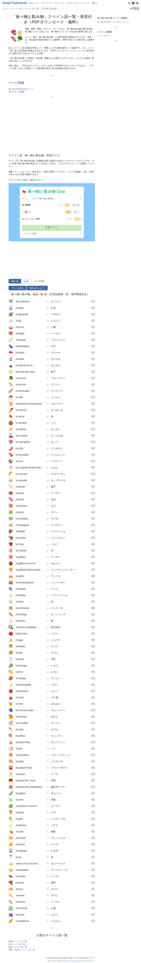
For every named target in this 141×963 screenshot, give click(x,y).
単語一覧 (14, 281)
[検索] (129, 3)
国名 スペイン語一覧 (18, 946)
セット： (26, 198)
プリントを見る (17, 288)
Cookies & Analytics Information (60, 961)
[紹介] (133, 3)
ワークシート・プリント (51, 3)
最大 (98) (76, 205)
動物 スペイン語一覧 (18, 941)
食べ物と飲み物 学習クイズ (21, 89)
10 (67, 205)
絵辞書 (26, 281)
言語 (93, 3)
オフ (78, 219)
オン (70, 219)
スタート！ (52, 227)
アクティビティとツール (76, 3)
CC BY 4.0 (91, 958)
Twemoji (75, 958)
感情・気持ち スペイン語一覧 (22, 949)
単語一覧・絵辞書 (16, 91)
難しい (77, 212)
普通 (68, 212)
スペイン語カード (104, 35)
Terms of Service (88, 961)
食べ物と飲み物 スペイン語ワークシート (113, 22)
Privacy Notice (76, 961)
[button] (93, 301)
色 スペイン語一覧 (17, 944)
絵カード (33, 3)
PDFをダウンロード (37, 288)
